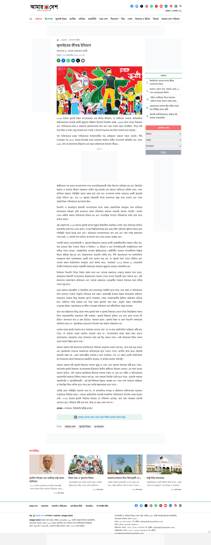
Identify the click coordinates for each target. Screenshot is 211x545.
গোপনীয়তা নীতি (76, 506)
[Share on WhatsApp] (68, 61)
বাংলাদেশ (99, 426)
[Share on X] (78, 61)
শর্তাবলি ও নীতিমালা (59, 506)
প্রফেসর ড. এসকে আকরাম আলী (72, 51)
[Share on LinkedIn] (73, 61)
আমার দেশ (70, 426)
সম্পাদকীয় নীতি (102, 506)
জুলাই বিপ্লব (84, 426)
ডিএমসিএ (89, 506)
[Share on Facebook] (63, 61)
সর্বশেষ (163, 75)
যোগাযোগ (44, 506)
